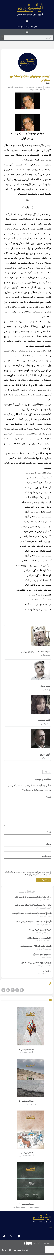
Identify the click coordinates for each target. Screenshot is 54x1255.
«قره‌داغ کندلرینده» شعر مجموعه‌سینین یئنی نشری (33, 921)
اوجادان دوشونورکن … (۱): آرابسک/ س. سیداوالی (29, 78)
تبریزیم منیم (47, 970)
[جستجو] (2, 37)
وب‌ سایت (46, 856)
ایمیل (47, 844)
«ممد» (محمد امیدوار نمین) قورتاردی (35, 651)
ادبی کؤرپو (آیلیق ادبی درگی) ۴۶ (40, 954)
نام (49, 832)
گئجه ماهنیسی (44, 720)
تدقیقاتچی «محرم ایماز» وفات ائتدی (39, 938)
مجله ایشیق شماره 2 (26, 1152)
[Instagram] (11, 1236)
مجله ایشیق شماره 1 (26, 1204)
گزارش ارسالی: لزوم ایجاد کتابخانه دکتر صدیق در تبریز (32, 905)
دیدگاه (47, 797)
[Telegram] (18, 1236)
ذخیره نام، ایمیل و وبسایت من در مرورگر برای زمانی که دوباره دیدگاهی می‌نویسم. (27, 873)
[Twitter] (3, 1236)
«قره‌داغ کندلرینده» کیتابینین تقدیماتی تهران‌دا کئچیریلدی (31, 913)
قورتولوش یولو (44, 754)
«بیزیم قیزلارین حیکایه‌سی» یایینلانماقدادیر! (36, 962)
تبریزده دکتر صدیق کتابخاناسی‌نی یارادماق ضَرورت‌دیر (33, 897)
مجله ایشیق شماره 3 (26, 1101)
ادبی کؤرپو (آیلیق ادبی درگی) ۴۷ (40, 929)
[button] (27, 21)
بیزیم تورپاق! (45, 686)
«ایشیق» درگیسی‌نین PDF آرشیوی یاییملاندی (35, 946)
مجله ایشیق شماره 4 (26, 1049)
